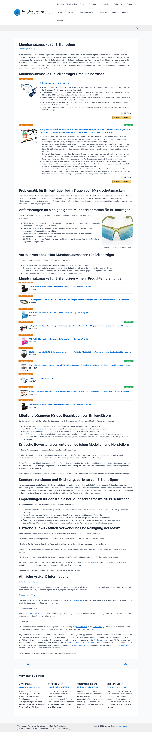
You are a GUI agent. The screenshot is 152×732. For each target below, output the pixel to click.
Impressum (123, 726)
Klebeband (39, 429)
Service (124, 12)
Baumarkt (92, 4)
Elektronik (118, 4)
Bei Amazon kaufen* (123, 117)
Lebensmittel (102, 12)
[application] (85, 4)
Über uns (60, 4)
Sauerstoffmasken (72, 642)
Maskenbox (98, 640)
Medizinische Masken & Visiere (29, 687)
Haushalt (71, 12)
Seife (83, 533)
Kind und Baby (85, 12)
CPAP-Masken (81, 627)
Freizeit (59, 12)
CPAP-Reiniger (98, 627)
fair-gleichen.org (33, 11)
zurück (26, 664)
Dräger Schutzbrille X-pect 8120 (54, 83)
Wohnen (60, 21)
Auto (82, 4)
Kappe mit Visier (80, 645)
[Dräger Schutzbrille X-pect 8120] (29, 90)
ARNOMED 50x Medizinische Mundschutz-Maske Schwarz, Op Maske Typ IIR (60, 287)
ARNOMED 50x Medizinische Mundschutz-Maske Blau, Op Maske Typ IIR (58, 313)
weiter (126, 664)
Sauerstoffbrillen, (89, 642)
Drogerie (105, 4)
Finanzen (130, 4)
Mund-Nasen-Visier (28, 595)
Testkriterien (72, 4)
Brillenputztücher (45, 431)
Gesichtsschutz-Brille (31, 613)
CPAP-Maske (25, 684)
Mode (114, 12)
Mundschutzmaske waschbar (31, 582)
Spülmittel (30, 434)
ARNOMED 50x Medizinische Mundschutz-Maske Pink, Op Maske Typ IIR (58, 339)
